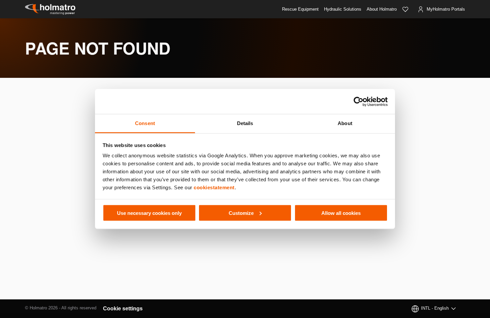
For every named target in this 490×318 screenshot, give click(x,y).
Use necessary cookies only (149, 213)
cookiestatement (214, 187)
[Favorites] (405, 9)
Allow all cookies (341, 213)
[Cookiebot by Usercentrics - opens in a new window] (358, 101)
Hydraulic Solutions (342, 9)
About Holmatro (382, 9)
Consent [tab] (145, 123)
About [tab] (345, 123)
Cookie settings (123, 308)
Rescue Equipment (300, 9)
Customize (241, 213)
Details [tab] (245, 123)
